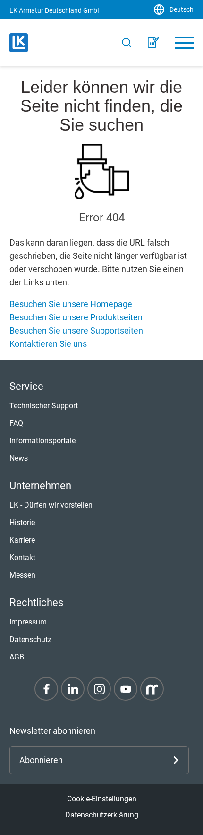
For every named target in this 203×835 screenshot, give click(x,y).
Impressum (28, 621)
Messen (22, 575)
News (18, 458)
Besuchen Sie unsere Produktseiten (76, 317)
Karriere (22, 540)
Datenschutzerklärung (101, 814)
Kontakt (22, 557)
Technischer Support (43, 405)
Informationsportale (42, 440)
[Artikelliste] (153, 42)
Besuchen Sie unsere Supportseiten (76, 330)
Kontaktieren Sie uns (48, 344)
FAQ (16, 423)
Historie (22, 522)
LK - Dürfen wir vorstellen (51, 505)
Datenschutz (30, 639)
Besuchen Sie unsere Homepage (70, 304)
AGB (16, 656)
